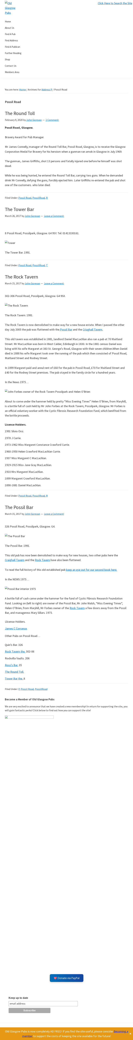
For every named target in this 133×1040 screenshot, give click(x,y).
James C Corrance (16, 628)
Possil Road (24, 197)
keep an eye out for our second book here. (91, 570)
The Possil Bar (19, 507)
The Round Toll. (14, 672)
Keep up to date (18, 998)
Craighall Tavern (14, 560)
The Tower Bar (19, 209)
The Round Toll (20, 113)
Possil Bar (65, 329)
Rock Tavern (42, 560)
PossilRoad (38, 197)
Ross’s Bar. (11, 665)
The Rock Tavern (21, 277)
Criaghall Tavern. (93, 329)
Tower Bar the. (14, 678)
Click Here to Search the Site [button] (115, 3)
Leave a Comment (54, 216)
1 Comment (52, 119)
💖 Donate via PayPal (66, 978)
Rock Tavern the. (15, 651)
